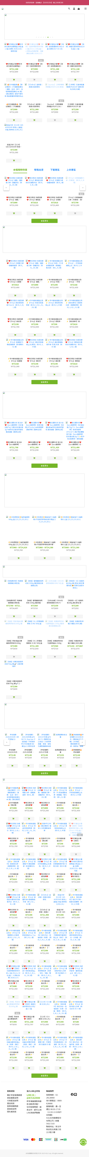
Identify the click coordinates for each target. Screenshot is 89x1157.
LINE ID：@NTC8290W (33, 1096)
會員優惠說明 (12, 1097)
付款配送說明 (12, 1100)
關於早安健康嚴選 (14, 1095)
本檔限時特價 (20, 169)
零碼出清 (38, 169)
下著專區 (55, 169)
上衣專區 (71, 169)
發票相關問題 (12, 1106)
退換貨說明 (11, 1108)
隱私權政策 (11, 1111)
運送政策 (10, 1103)
